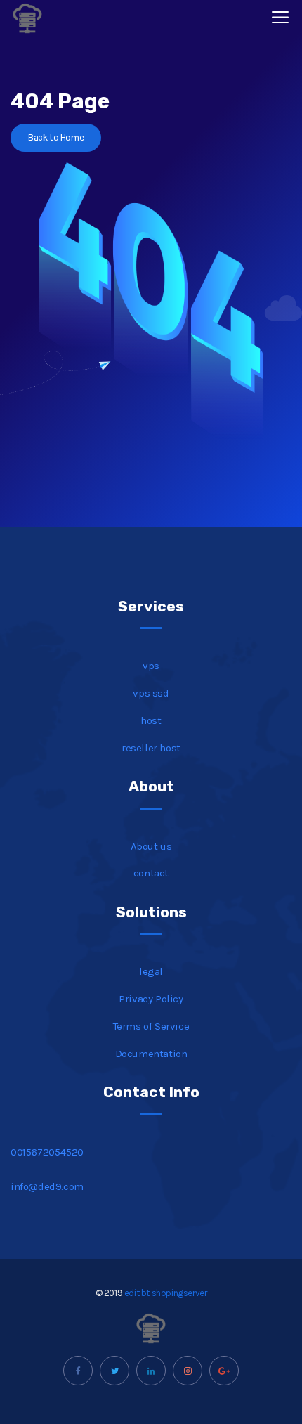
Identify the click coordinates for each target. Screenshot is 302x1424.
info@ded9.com (47, 1186)
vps (151, 665)
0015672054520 (47, 1152)
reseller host (151, 748)
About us (151, 846)
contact (151, 873)
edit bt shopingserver (165, 1293)
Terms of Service (151, 1026)
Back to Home (56, 137)
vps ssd (151, 693)
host (150, 720)
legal (151, 971)
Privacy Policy (151, 998)
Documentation (151, 1053)
